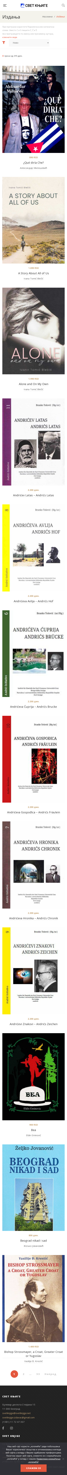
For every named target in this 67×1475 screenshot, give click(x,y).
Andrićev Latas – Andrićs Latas (33, 495)
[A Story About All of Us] (33, 220)
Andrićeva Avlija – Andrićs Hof (33, 601)
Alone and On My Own (33, 384)
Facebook (3, 1428)
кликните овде (9, 37)
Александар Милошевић (33, 167)
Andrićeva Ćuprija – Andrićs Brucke (33, 706)
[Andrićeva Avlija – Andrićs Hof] (33, 547)
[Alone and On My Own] (33, 331)
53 (38, 1374)
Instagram (11, 1428)
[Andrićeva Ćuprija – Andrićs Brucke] (33, 653)
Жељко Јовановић (33, 1245)
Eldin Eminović (33, 1135)
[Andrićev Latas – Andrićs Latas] (33, 442)
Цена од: (13, 55)
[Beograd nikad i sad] (33, 1187)
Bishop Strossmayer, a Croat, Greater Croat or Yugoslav (33, 1354)
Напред (51, 1374)
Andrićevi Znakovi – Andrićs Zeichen (33, 1024)
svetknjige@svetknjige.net (16, 1413)
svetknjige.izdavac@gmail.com (18, 1417)
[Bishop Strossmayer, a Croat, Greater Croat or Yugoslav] (33, 1298)
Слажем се (33, 1468)
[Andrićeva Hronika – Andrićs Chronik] (33, 865)
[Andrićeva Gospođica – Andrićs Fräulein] (33, 759)
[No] (63, 1458)
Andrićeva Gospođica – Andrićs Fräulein (33, 812)
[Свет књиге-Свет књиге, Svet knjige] (34, 5)
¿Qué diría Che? (33, 162)
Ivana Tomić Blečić (33, 278)
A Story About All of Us (33, 273)
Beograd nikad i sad (33, 1240)
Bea (33, 1130)
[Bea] (33, 1076)
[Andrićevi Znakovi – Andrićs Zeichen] (33, 970)
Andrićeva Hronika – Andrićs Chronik (33, 918)
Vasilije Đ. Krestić (33, 1361)
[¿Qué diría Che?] (33, 109)
